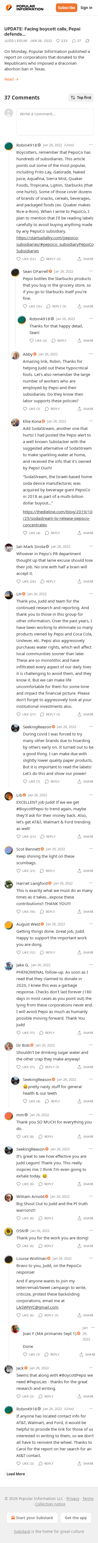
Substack (22, 1531)
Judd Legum (15, 41)
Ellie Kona (32, 421)
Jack (20, 1368)
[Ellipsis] (91, 144)
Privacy (72, 1498)
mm (20, 1114)
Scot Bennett (28, 849)
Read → (11, 79)
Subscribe (66, 7)
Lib (19, 795)
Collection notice (50, 1504)
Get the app (76, 1517)
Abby (28, 354)
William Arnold (30, 1196)
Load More (16, 1473)
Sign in (87, 7)
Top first (84, 97)
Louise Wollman (31, 1258)
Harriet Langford (32, 883)
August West (28, 924)
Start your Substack (34, 1517)
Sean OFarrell (35, 271)
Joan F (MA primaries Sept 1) (49, 1333)
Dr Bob (23, 1045)
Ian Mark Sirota (30, 546)
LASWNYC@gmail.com (37, 1307)
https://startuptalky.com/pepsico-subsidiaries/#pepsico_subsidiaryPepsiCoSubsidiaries (55, 244)
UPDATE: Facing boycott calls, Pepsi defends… (42, 31)
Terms (88, 1498)
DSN (20, 1230)
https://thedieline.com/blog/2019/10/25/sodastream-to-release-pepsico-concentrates (58, 518)
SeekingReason (37, 726)
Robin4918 (26, 145)
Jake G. (22, 965)
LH (19, 594)
